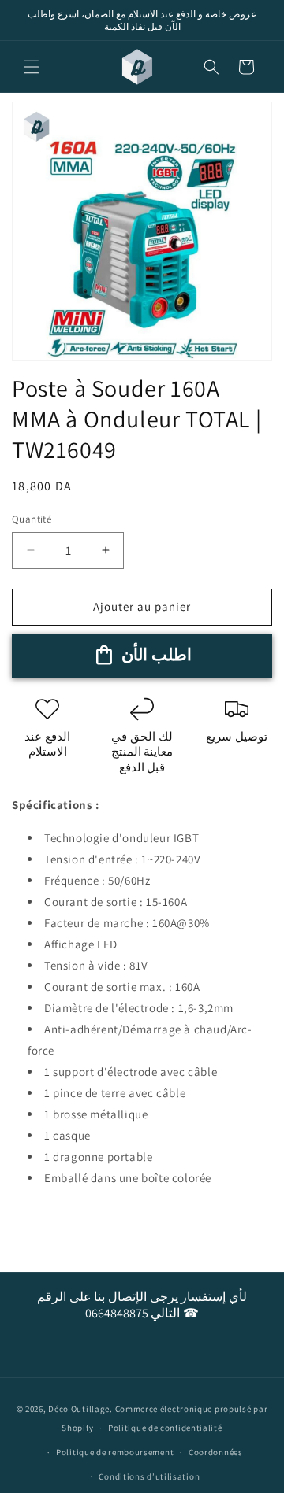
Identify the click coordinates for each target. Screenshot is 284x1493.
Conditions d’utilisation (149, 1476)
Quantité (31, 519)
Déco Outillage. (80, 1408)
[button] (31, 67)
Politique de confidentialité (165, 1427)
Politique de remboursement (115, 1452)
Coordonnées (216, 1452)
